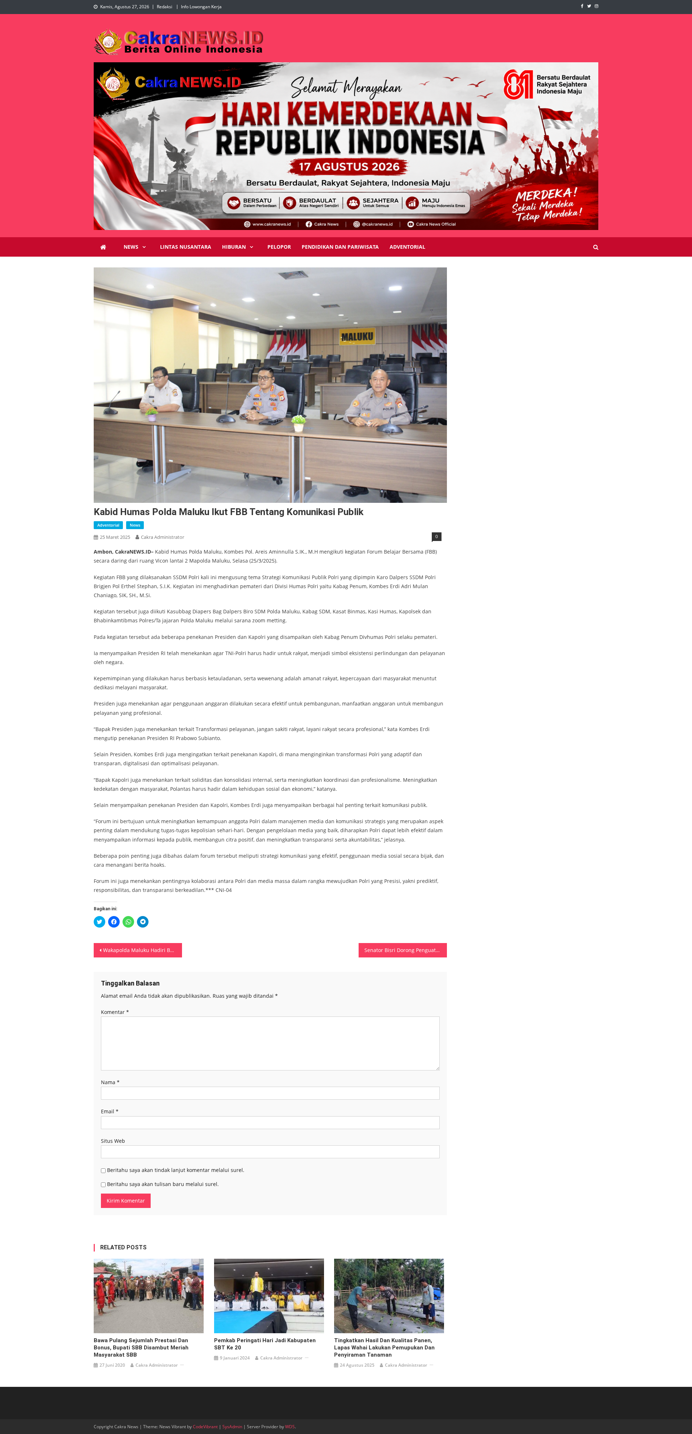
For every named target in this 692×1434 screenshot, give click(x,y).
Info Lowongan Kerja (201, 7)
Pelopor (279, 246)
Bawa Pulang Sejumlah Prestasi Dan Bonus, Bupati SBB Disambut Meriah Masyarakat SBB (141, 1347)
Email (110, 1111)
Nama (110, 1082)
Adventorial (407, 246)
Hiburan (234, 246)
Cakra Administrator (162, 537)
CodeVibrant (205, 1427)
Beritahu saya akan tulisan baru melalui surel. (163, 1184)
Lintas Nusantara (185, 246)
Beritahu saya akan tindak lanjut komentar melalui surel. (175, 1170)
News (131, 246)
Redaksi (164, 7)
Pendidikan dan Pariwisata (340, 246)
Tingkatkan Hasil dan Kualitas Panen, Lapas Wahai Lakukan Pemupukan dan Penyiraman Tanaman (384, 1347)
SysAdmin (232, 1427)
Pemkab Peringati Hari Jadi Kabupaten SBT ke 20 (265, 1344)
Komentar (115, 1012)
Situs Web (113, 1140)
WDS (290, 1427)
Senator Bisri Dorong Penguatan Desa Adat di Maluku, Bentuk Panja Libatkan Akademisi (405, 950)
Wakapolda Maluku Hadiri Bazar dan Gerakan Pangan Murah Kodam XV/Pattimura (142, 950)
